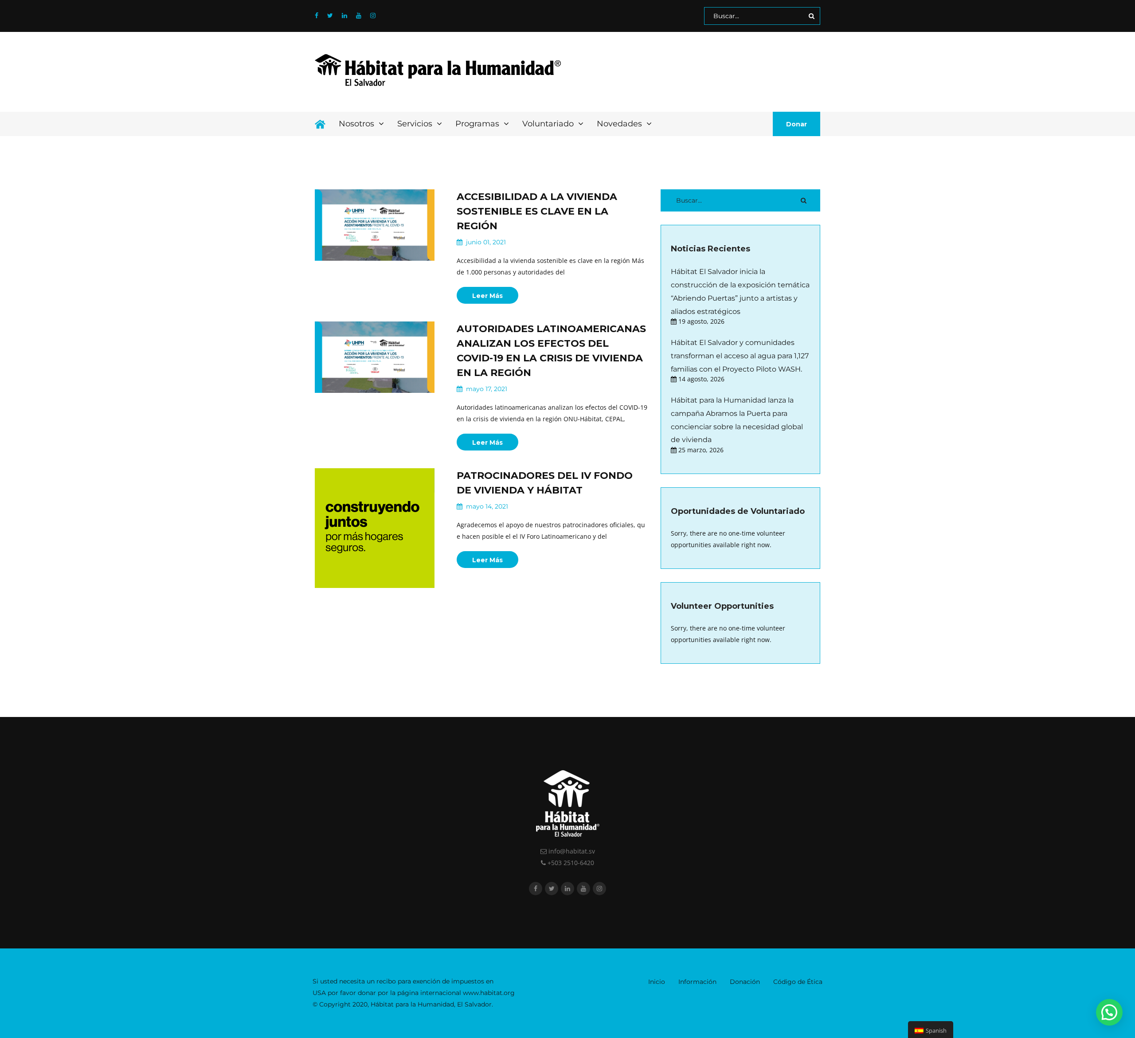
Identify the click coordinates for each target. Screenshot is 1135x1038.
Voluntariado (549, 124)
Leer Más (487, 296)
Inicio (656, 982)
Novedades (620, 124)
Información (697, 982)
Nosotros (357, 124)
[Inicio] (320, 124)
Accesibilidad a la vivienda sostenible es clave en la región (537, 211)
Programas (478, 124)
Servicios (415, 124)
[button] (1109, 1012)
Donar (796, 124)
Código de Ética (797, 982)
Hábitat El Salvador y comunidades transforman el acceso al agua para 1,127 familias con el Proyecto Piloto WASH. (740, 355)
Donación (745, 982)
